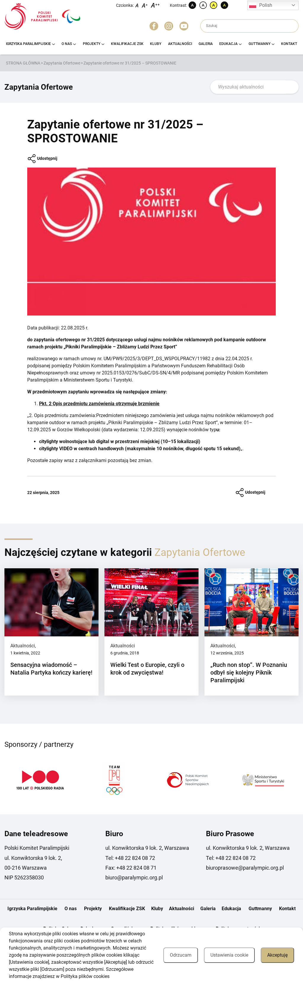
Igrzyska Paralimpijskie (28, 44)
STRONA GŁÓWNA (23, 63)
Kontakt (289, 44)
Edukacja (228, 44)
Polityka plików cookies (85, 976)
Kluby (155, 44)
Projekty (91, 44)
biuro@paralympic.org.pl (134, 877)
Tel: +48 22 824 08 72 (130, 858)
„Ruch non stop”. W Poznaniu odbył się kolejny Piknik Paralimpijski (248, 672)
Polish (265, 5)
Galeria (206, 44)
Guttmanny (259, 44)
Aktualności (180, 44)
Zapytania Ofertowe (61, 63)
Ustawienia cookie (229, 955)
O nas (67, 44)
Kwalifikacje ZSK (127, 44)
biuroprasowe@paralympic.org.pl (245, 868)
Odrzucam (180, 955)
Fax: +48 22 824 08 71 (131, 868)
